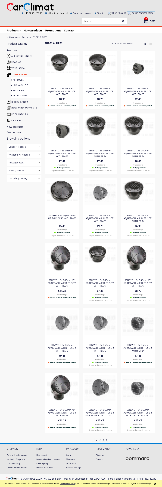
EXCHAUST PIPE (21, 84)
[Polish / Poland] (117, 13)
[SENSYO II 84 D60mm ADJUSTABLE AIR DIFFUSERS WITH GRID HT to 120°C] (137, 390)
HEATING (16, 62)
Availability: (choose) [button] (19, 154)
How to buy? (41, 455)
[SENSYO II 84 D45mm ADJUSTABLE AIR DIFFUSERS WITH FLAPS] (99, 261)
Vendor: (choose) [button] (17, 146)
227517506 (100, 478)
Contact (99, 459)
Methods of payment (16, 459)
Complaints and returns (17, 467)
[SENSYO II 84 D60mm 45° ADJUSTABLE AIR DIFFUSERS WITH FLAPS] (62, 390)
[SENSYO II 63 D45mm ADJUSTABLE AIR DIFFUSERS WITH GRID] (99, 131)
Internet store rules (44, 467)
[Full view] (151, 43)
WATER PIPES (19, 90)
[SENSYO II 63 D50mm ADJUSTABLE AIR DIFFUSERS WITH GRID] (137, 131)
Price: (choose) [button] (16, 162)
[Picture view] (145, 43)
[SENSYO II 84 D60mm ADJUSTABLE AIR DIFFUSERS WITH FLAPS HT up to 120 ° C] (99, 390)
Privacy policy (42, 463)
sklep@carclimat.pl (58, 13)
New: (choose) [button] (16, 170)
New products (15, 127)
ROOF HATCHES (19, 114)
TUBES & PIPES (19, 74)
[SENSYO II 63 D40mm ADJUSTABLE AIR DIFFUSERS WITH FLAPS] (62, 69)
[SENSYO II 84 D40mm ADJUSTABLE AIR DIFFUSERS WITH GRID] (137, 196)
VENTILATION (18, 68)
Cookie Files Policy (68, 483)
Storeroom (71, 463)
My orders (70, 459)
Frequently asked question (47, 459)
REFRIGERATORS (19, 101)
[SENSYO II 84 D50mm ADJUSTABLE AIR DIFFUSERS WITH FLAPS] (62, 325)
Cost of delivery (13, 463)
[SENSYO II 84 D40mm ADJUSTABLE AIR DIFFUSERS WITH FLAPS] (99, 196)
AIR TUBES (18, 79)
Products (12, 50)
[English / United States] (141, 13)
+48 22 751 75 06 (33, 13)
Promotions (14, 132)
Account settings (73, 467)
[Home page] (30, 6)
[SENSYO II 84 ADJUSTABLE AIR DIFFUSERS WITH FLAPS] (62, 196)
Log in (68, 455)
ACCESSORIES (20, 95)
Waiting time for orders (17, 455)
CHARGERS (17, 120)
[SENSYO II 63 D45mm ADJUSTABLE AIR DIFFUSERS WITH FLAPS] (99, 69)
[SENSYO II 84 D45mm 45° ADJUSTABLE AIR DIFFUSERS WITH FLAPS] (62, 261)
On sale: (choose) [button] (18, 178)
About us (100, 455)
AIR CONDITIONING (21, 55)
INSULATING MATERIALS (24, 108)
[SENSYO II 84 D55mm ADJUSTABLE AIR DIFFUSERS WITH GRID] (137, 325)
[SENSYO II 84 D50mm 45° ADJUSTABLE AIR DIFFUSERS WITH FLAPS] (137, 261)
